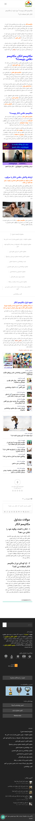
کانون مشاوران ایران (17, 710)
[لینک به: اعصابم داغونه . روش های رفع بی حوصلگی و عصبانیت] (29, 380)
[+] (28, 511)
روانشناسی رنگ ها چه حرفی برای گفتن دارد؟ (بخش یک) (14, 402)
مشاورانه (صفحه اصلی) (26, 732)
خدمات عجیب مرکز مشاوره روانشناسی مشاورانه (14, 409)
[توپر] (5, 512)
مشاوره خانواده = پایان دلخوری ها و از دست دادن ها (18, 735)
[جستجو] (8, 4)
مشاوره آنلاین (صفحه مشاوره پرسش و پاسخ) (20, 744)
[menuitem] (8, 4)
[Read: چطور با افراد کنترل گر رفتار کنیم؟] (30, 782)
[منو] (5, 4)
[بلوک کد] (21, 512)
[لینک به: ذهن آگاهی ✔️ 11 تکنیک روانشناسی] (29, 387)
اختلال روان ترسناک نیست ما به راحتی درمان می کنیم (18, 763)
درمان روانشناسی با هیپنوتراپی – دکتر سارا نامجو (18, 166)
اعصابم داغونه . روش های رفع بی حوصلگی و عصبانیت (16, 381)
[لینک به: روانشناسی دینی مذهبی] (29, 463)
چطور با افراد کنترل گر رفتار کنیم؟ (21, 781)
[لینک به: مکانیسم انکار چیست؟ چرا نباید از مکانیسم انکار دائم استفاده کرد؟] (29, 442)
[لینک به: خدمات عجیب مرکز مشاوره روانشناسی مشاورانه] (29, 408)
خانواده (24, 637)
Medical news (17, 715)
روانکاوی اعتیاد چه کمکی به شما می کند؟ (14, 456)
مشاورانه (26, 634)
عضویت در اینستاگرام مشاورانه (17, 677)
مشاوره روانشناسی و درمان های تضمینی (22, 751)
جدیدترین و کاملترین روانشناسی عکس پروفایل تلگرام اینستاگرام (17, 374)
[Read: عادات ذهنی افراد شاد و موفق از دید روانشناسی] (30, 787)
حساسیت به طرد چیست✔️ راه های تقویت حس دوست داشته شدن (15, 395)
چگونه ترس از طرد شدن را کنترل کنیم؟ (20, 791)
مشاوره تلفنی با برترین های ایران (23, 741)
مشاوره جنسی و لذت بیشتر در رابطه (23, 760)
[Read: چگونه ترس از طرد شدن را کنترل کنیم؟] (30, 792)
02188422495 (19, 645)
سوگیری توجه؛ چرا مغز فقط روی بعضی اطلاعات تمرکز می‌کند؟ (16, 797)
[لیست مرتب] (14, 512)
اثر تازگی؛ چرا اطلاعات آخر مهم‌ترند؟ (20, 803)
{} (25, 511)
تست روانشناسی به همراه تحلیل (24, 747)
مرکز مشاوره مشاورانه (24, 350)
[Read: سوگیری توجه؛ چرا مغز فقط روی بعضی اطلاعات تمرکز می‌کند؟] (30, 797)
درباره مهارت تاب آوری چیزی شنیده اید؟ (21, 435)
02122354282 (28, 645)
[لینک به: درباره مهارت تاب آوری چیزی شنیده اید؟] (17, 423)
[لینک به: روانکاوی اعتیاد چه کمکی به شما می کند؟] (29, 456)
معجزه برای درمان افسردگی (25, 757)
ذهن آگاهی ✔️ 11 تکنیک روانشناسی (15, 387)
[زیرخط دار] (9, 512)
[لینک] (23, 512)
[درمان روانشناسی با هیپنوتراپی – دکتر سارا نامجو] (17, 154)
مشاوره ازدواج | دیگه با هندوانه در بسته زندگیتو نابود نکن (17, 738)
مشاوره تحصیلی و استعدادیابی (24, 754)
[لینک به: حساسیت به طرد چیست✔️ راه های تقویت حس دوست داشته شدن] (29, 394)
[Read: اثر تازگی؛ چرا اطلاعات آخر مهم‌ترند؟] (30, 804)
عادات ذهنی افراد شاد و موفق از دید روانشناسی (18, 786)
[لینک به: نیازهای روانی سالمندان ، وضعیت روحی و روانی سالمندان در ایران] (29, 470)
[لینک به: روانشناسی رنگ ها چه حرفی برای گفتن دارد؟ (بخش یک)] (29, 401)
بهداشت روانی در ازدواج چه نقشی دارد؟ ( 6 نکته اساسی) (14, 450)
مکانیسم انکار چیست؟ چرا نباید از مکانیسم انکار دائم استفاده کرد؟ (16, 443)
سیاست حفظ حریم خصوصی (16, 816)
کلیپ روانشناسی (28, 766)
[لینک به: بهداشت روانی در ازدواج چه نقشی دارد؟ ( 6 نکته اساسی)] (29, 449)
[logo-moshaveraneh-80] (20, 4)
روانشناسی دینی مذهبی (18, 463)
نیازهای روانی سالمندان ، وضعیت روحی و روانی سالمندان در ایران (14, 471)
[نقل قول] (19, 512)
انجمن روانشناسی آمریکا (18, 705)
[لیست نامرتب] (16, 512)
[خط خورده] (12, 512)
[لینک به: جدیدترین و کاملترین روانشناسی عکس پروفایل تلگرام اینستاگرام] (17, 360)
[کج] (7, 512)
